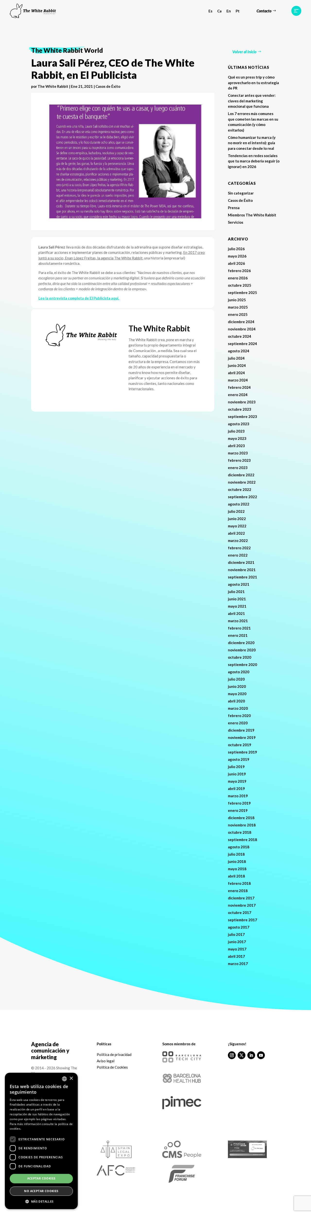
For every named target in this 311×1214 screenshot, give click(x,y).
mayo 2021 (237, 606)
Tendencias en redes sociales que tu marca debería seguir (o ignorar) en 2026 (253, 161)
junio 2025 (237, 300)
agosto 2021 (238, 584)
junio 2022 (237, 518)
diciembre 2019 (241, 730)
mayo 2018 (237, 869)
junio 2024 (237, 365)
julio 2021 (236, 591)
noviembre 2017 (242, 905)
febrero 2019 (239, 803)
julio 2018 (236, 854)
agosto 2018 (238, 847)
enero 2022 (238, 555)
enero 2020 (238, 723)
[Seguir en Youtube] (261, 1055)
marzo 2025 (238, 307)
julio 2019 (236, 766)
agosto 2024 (238, 351)
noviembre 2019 (242, 737)
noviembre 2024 (242, 329)
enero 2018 (238, 890)
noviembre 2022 (242, 482)
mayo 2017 (237, 949)
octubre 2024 (239, 336)
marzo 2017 (238, 963)
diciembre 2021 (241, 562)
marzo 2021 (238, 621)
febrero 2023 (239, 460)
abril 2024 (236, 373)
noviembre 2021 (242, 569)
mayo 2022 (237, 526)
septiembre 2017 (242, 920)
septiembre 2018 (242, 839)
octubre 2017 (239, 912)
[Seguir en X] (241, 1055)
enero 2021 (238, 635)
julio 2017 (236, 934)
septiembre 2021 (242, 577)
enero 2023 (238, 467)
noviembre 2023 (242, 402)
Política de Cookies (112, 1067)
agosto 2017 (238, 927)
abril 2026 (236, 263)
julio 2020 (236, 679)
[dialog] (41, 1141)
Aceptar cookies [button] (41, 1178)
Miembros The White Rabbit (252, 215)
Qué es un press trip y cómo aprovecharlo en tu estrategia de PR (253, 82)
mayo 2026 (237, 256)
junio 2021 (237, 599)
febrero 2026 (239, 270)
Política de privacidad (114, 1054)
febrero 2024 (239, 387)
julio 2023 (236, 431)
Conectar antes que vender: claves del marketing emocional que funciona (252, 100)
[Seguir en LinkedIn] (251, 1055)
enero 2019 (238, 810)
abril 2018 (236, 876)
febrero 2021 (239, 628)
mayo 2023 (237, 438)
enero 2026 (238, 278)
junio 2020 (237, 686)
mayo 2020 (237, 693)
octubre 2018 (239, 832)
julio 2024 (236, 358)
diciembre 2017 (241, 898)
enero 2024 (238, 394)
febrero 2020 (239, 715)
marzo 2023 (238, 453)
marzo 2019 (238, 796)
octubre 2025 (239, 285)
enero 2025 (238, 314)
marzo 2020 (238, 708)
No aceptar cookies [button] (41, 1191)
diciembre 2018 (241, 817)
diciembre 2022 (241, 475)
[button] (41, 1202)
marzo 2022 (238, 540)
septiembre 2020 (242, 664)
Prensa (234, 207)
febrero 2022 (239, 548)
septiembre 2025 (242, 292)
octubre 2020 (239, 657)
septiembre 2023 (242, 416)
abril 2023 (236, 445)
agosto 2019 (238, 759)
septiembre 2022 (242, 497)
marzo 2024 (238, 380)
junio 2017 (237, 941)
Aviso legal (105, 1061)
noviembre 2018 (242, 825)
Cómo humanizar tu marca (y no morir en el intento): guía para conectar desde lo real (252, 143)
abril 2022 (236, 533)
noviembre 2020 (242, 650)
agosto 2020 (238, 672)
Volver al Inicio (244, 51)
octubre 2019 (239, 745)
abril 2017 (236, 956)
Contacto (264, 11)
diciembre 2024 (241, 321)
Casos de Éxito (107, 86)
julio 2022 (236, 511)
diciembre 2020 (241, 642)
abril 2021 (236, 613)
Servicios (235, 222)
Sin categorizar (241, 193)
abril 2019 (236, 788)
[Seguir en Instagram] (232, 1055)
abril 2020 (236, 701)
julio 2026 (236, 249)
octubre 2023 (239, 409)
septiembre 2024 (242, 343)
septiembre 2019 (242, 752)
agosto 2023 (238, 424)
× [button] (71, 1078)
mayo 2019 (237, 781)
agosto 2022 (238, 504)
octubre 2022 (239, 489)
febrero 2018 (239, 883)
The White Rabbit (53, 86)
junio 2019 (237, 774)
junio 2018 (237, 861)
